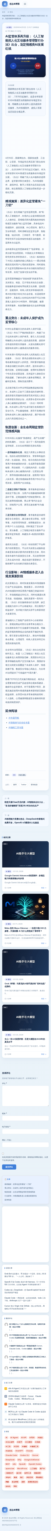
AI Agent (14, 1437)
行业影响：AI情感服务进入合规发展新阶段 (21, 1196)
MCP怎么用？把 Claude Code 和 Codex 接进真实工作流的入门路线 (27, 1413)
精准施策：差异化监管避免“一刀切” (18, 1184)
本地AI (8, 1477)
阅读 (42, 888)
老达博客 (15, 1482)
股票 (23, 1482)
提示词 (18, 1473)
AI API (23, 1437)
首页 (3, 12)
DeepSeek (10, 1460)
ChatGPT (19, 1451)
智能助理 (37, 1473)
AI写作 (32, 1437)
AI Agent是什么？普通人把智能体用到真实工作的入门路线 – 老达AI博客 (27, 1358)
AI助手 (19, 1442)
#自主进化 (22, 775)
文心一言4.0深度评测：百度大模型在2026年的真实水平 (25, 1040)
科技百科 (30, 1477)
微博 (15, 785)
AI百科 (16, 1446)
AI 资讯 (10, 12)
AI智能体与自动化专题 (19, 722)
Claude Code (11, 1455)
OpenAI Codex (35, 1464)
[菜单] (25, 4)
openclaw (10, 1469)
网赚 (7, 1482)
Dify (19, 1460)
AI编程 (24, 1446)
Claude (29, 1451)
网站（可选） (7, 1140)
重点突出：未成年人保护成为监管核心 (19, 1188)
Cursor (35, 1455)
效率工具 (27, 1473)
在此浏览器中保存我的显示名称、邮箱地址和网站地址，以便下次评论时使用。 (25, 1158)
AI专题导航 (13, 717)
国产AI (42, 1469)
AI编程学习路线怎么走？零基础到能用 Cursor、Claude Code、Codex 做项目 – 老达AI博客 (26, 1347)
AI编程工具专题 (15, 727)
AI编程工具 (34, 1446)
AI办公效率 (10, 1442)
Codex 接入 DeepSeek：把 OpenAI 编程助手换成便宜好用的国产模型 (24, 1291)
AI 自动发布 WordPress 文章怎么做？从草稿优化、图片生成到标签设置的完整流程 (26, 1420)
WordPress (22, 1469)
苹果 (15, 1486)
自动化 (8, 1486)
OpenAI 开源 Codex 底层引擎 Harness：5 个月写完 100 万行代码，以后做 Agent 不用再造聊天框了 (24, 1283)
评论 (4, 1083)
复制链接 (34, 785)
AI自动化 (9, 1451)
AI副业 (40, 1437)
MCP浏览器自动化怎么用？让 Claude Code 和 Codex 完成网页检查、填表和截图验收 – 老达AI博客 (28, 1336)
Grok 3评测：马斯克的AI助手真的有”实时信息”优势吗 (25, 985)
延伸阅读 (8, 1200)
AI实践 (37, 1442)
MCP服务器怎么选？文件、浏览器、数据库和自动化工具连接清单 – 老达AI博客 (27, 1369)
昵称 (4, 1113)
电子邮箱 (6, 1127)
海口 (21, 1477)
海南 (15, 1477)
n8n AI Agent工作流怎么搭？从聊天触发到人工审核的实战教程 (27, 1389)
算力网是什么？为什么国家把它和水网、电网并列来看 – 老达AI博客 (27, 1325)
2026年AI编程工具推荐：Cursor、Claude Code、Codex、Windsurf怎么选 (24, 1397)
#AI (14, 775)
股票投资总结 (33, 1482)
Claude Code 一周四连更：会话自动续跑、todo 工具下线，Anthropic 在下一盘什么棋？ (25, 1299)
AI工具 (8, 1446)
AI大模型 (28, 1442)
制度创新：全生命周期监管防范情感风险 (20, 1192)
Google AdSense (31, 1460)
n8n (14, 1464)
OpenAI (22, 1464)
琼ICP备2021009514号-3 (11, 1525)
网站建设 (39, 1477)
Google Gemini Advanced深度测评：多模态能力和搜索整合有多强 (25, 877)
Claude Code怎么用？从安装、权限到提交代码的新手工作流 (27, 1405)
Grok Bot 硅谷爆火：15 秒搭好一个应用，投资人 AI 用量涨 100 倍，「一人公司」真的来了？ (25, 1275)
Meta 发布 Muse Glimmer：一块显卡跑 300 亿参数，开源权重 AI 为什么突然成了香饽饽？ (25, 929)
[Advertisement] (25, 136)
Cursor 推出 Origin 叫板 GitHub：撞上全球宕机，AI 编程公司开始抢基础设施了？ (24, 1307)
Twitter (23, 785)
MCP (8, 1464)
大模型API (9, 1473)
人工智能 (33, 1469)
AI (6, 1437)
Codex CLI (24, 1455)
